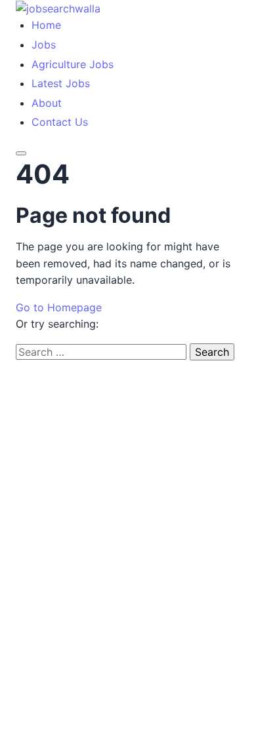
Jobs (44, 44)
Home (46, 24)
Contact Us (60, 121)
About (47, 102)
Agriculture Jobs (73, 64)
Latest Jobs (61, 83)
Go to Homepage (59, 307)
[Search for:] (103, 351)
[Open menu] (21, 153)
